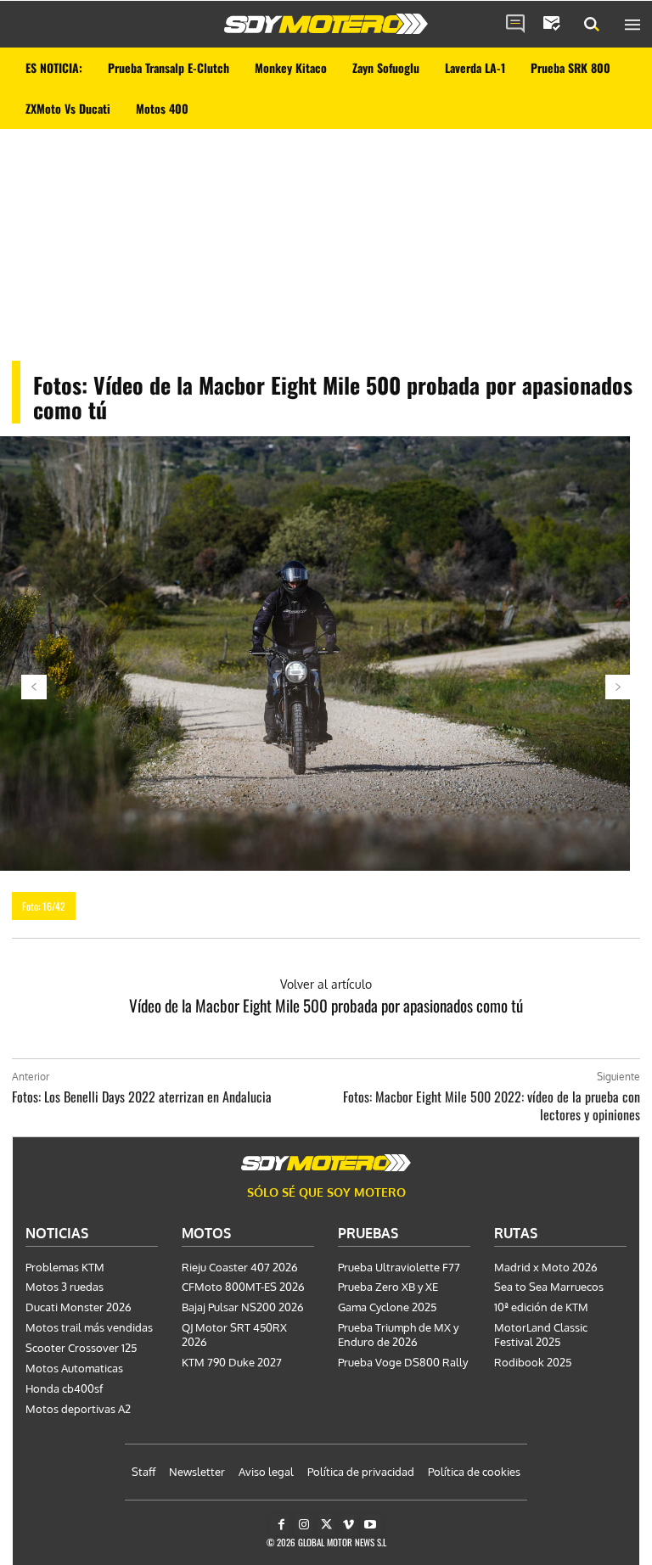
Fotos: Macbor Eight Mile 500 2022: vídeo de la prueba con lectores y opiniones (491, 1105)
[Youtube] (370, 1524)
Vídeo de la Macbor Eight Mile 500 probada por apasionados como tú (326, 1005)
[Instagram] (303, 1524)
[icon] (515, 24)
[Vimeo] (348, 1524)
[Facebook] (281, 1524)
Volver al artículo (326, 984)
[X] (325, 1524)
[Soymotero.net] (326, 24)
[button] (591, 24)
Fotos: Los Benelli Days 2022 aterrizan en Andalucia (142, 1096)
